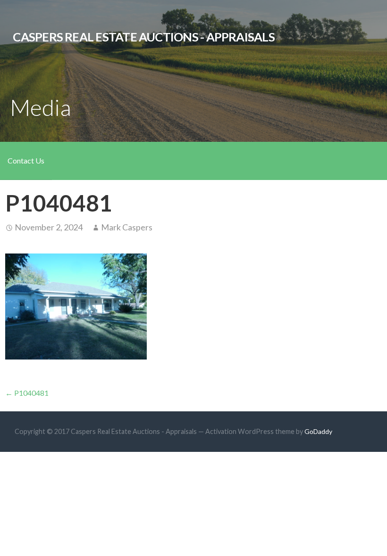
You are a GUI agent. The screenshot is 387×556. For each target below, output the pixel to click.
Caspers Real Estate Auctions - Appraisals (144, 37)
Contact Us (26, 160)
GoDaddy (318, 431)
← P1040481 (27, 392)
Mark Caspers (126, 227)
